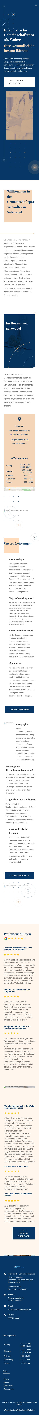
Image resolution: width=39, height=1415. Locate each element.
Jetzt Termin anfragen (16, 82)
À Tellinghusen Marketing (25, 1410)
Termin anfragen (19, 709)
